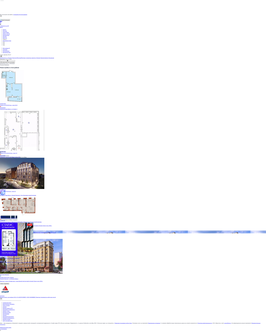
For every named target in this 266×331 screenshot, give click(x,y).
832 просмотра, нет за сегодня (7, 62)
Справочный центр (7, 302)
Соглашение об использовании (20, 14)
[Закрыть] (1, 16)
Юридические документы (8, 304)
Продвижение (6, 313)
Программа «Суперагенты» (9, 309)
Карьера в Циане (6, 319)
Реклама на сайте (7, 312)
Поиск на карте (6, 305)
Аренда (4, 29)
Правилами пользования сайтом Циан (123, 323)
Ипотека (5, 36)
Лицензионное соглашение (154, 323)
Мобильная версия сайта (5, 327)
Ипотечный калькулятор (8, 316)
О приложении (3, 329)
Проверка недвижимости (8, 318)
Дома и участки (6, 33)
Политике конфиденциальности (205, 323)
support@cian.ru (227, 323)
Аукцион (5, 307)
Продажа (5, 31)
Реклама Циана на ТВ (7, 308)
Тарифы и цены (6, 311)
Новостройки (6, 32)
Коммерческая (6, 35)
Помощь (5, 315)
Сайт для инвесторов (7, 320)
